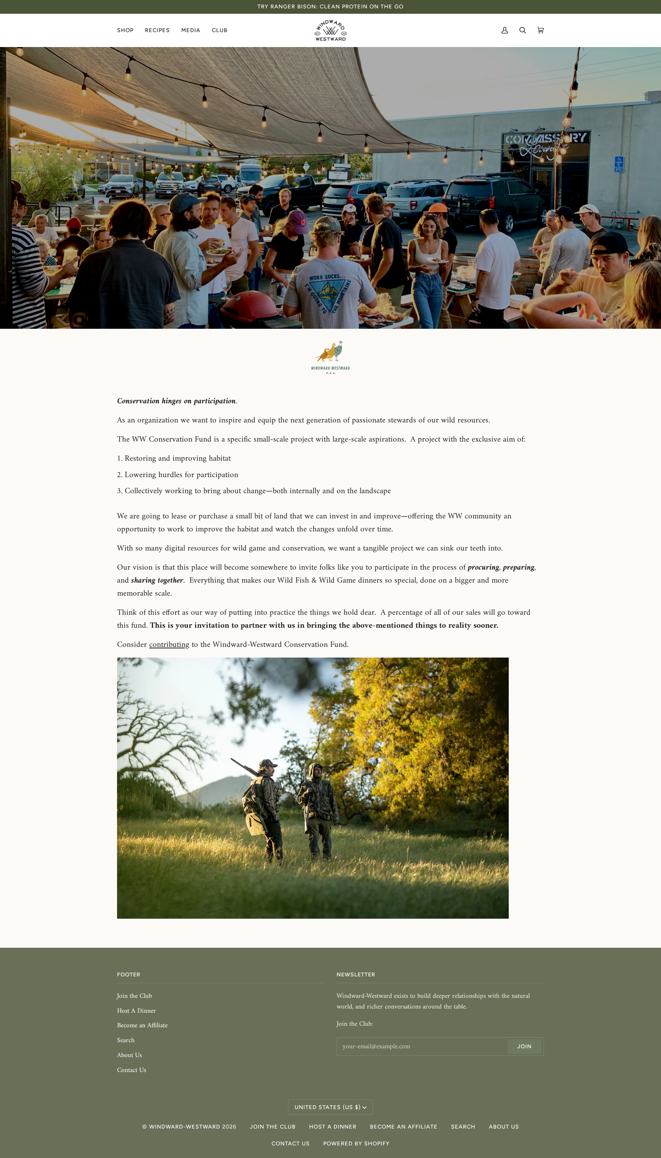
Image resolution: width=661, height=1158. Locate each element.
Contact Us (131, 1070)
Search (126, 1040)
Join (524, 1046)
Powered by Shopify (356, 1143)
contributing (169, 645)
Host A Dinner (136, 1011)
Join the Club (134, 996)
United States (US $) (328, 1107)
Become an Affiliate (142, 1025)
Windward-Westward (184, 1126)
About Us (129, 1055)
